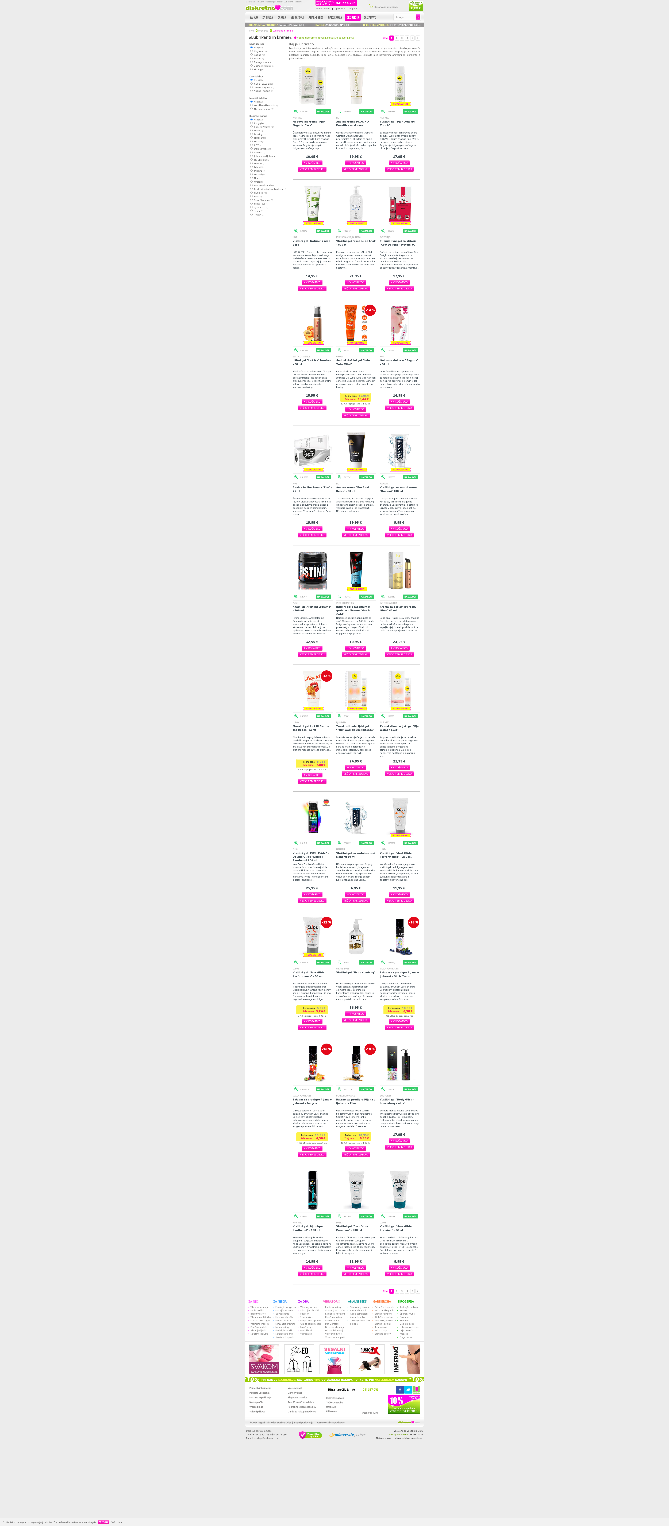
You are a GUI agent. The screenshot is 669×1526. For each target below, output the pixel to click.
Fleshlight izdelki (283, 1330)
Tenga (258, 211)
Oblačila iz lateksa (384, 1317)
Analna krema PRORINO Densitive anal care (352, 123)
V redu (103, 1522)
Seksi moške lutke (259, 1333)
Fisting (259, 69)
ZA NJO (253, 1301)
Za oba (282, 17)
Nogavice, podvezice (385, 1320)
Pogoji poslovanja (303, 1422)
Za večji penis (282, 1313)
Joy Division (262, 159)
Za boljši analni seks (360, 1320)
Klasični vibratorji (333, 1317)
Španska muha (407, 1313)
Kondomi (404, 1320)
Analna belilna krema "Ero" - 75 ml (312, 489)
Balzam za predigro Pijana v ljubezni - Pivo (355, 1101)
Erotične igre (306, 1327)
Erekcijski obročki (284, 1317)
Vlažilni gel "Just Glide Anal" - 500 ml (356, 242)
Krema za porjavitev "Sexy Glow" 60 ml (398, 608)
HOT (258, 145)
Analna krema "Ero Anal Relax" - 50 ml (352, 489)
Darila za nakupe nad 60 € (302, 1411)
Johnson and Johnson (266, 156)
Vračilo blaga (256, 1406)
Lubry (259, 167)
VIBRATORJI (331, 1301)
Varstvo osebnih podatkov (331, 1422)
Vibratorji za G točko (261, 1317)
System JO (261, 207)
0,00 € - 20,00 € (263, 83)
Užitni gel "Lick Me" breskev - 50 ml (312, 362)
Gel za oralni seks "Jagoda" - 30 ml (399, 362)
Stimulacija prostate (285, 1323)
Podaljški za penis (284, 1310)
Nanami (259, 174)
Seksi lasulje (381, 1330)
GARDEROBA (382, 1301)
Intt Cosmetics (262, 148)
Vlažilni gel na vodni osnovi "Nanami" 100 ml (399, 489)
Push (258, 196)
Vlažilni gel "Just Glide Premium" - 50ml (396, 1228)
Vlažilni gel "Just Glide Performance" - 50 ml (309, 974)
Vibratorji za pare (309, 1307)
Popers (403, 1310)
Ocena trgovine (370, 1412)
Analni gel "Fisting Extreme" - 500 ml (312, 608)
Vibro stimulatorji (259, 1307)
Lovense (259, 163)
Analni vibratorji (358, 1310)
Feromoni (405, 1317)
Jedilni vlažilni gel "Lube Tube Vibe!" (353, 362)
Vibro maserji (332, 1320)
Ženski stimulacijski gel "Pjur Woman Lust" (400, 728)
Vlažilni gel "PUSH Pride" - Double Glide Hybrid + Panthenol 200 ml (311, 856)
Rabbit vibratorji (259, 1313)
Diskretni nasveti (335, 1397)
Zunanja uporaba (264, 62)
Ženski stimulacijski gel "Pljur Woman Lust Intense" (355, 728)
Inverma (259, 152)
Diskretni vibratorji (334, 1327)
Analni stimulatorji (359, 1313)
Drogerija (353, 17)
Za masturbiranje (264, 65)
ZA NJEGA (280, 1301)
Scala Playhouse (263, 200)
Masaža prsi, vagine (261, 1320)
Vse (258, 47)
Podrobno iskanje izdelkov (302, 1406)
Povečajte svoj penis (285, 1307)
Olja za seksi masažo (310, 1323)
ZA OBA (303, 1301)
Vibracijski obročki (309, 1310)
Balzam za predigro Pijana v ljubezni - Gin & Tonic (399, 974)
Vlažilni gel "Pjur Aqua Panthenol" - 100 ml (308, 1228)
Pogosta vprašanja (259, 1392)
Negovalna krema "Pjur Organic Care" (309, 123)
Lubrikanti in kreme (283, 30)
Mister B (259, 170)
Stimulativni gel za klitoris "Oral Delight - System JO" (398, 242)
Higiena (354, 1323)
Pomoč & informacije (260, 1388)
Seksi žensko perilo (384, 1307)
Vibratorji (297, 17)
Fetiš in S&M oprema (310, 1320)
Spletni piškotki (257, 1411)
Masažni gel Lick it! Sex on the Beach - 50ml (311, 728)
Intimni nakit (381, 1327)
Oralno (259, 58)
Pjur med (260, 192)
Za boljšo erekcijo (409, 1307)
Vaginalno (261, 51)
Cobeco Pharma (264, 126)
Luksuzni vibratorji (334, 1330)
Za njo (254, 17)
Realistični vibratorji (335, 1313)
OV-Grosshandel (264, 185)
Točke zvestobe (334, 1402)
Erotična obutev (383, 1333)
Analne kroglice (358, 1317)
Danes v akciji (295, 1392)
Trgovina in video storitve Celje (274, 1422)
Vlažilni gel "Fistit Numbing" (355, 972)
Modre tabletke (283, 1320)
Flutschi (259, 141)
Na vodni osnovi (264, 109)
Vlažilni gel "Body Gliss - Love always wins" (397, 1101)
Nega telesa (406, 1337)
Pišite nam (331, 1411)
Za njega (267, 17)
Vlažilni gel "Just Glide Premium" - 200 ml (352, 1228)
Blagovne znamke (297, 1397)
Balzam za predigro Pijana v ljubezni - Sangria (312, 1101)
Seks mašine (306, 1317)
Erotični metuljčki (259, 1327)
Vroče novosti (295, 1388)
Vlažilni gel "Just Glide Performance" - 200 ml (396, 854)
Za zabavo (370, 17)
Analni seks (316, 17)
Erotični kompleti (383, 1313)
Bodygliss (260, 123)
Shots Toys (261, 203)
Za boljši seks (407, 1323)
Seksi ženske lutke (284, 1333)
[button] (312, 162)
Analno (259, 54)
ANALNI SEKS (357, 1301)
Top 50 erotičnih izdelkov (301, 1402)
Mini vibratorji (332, 1323)
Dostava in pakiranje (260, 1397)
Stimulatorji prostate (360, 1307)
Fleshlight (260, 137)
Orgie (258, 181)
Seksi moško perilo (284, 1337)
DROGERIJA (406, 1301)
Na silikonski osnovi (266, 105)
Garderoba (335, 17)
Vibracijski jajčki (258, 1330)
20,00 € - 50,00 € (264, 87)
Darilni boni (306, 1330)
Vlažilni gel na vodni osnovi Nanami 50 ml (355, 854)
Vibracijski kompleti (335, 1337)
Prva (251, 30)
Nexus (258, 178)
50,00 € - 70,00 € (263, 91)
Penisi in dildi (257, 1310)
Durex (258, 130)
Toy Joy (259, 214)
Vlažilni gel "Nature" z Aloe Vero (311, 242)
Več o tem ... (118, 1522)
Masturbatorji (282, 1327)
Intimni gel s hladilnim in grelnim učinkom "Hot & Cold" (353, 610)
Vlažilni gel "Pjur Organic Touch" (397, 123)
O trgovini (331, 1406)
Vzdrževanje (306, 1333)
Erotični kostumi (383, 1323)
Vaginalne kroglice (260, 1323)
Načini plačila (256, 1402)
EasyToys (260, 134)
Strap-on (304, 1313)
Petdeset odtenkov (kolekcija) (270, 189)
